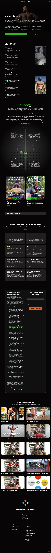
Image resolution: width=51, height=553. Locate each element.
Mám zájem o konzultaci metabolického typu (16, 34)
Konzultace (14, 528)
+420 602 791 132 (29, 526)
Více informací (14, 140)
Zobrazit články (33, 34)
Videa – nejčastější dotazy (12, 37)
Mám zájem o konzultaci (36, 308)
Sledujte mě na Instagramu (30, 530)
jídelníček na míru (17, 372)
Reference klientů (31, 29)
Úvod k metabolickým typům (13, 29)
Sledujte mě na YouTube (30, 531)
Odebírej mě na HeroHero (30, 533)
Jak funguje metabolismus (23, 29)
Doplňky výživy (14, 529)
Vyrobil (46, 551)
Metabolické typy (15, 526)
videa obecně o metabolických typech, (16, 326)
